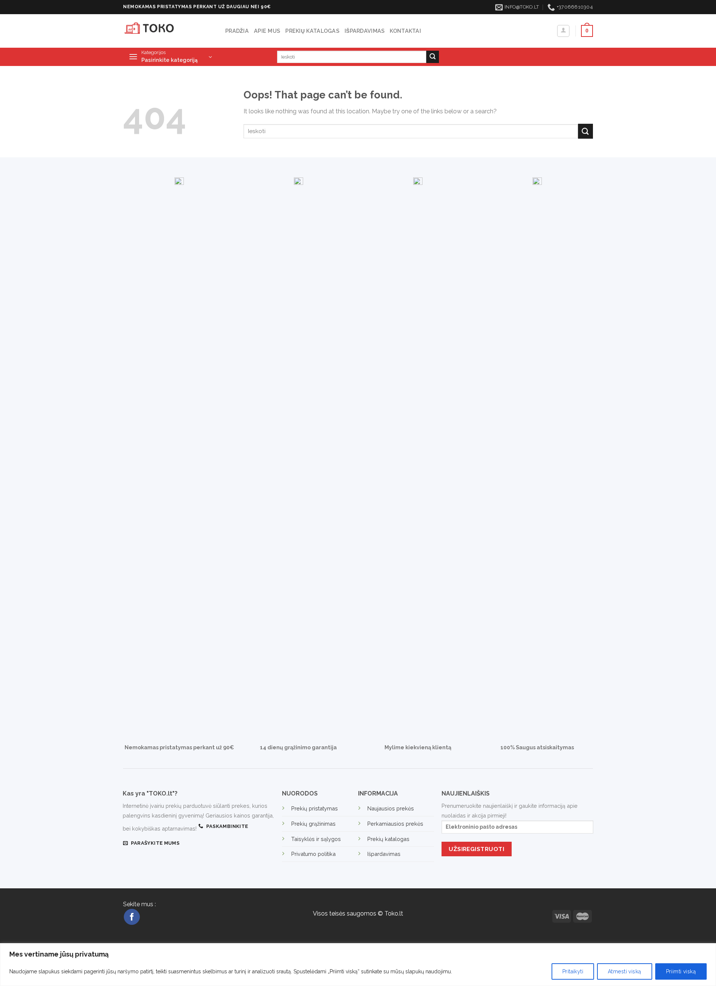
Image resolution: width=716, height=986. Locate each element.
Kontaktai (405, 31)
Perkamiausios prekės (395, 823)
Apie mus (267, 31)
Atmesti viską (624, 971)
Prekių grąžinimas (313, 823)
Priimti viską (681, 971)
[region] (358, 964)
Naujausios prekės (390, 808)
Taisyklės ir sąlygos (316, 839)
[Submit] (432, 57)
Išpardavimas (364, 31)
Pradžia (237, 31)
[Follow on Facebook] (132, 917)
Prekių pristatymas (314, 808)
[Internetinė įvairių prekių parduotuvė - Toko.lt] (168, 31)
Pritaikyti (572, 971)
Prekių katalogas (312, 31)
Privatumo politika (313, 854)
